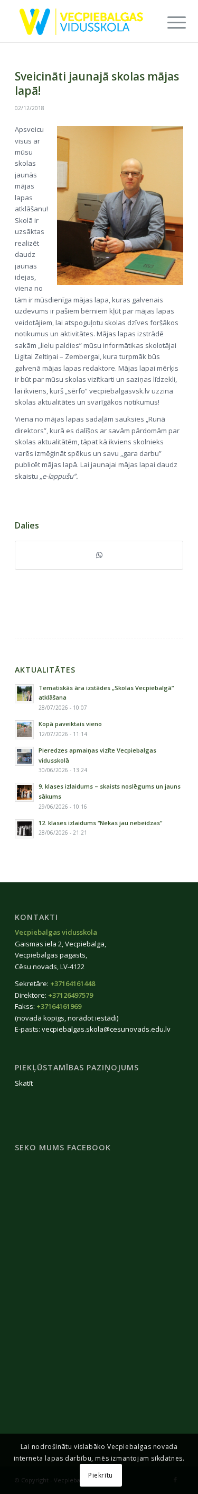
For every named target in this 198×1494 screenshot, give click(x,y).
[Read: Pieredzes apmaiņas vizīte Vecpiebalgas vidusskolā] (24, 756)
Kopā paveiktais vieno (70, 724)
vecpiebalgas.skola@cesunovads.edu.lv (106, 1029)
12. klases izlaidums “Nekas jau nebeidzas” (100, 823)
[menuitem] (168, 22)
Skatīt (24, 1083)
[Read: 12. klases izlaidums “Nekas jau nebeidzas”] (24, 828)
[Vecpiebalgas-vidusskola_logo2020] (82, 21)
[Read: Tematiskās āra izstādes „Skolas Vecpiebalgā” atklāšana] (24, 693)
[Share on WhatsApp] (99, 555)
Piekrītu (100, 1475)
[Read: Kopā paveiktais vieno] (24, 729)
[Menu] (168, 22)
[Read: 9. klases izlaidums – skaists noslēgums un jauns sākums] (24, 792)
